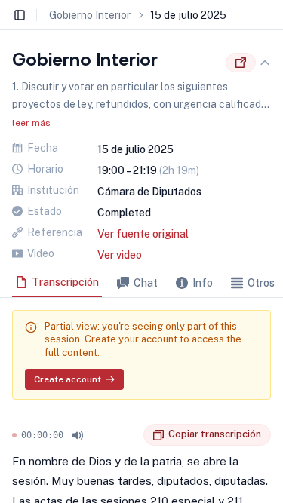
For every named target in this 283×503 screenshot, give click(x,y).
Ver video (119, 255)
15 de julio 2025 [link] (188, 15)
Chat (146, 283)
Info (202, 283)
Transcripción (65, 282)
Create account (67, 379)
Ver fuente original (143, 234)
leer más (31, 123)
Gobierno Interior (90, 15)
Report (132, 435)
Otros (261, 283)
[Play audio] (77, 435)
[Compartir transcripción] (241, 62)
